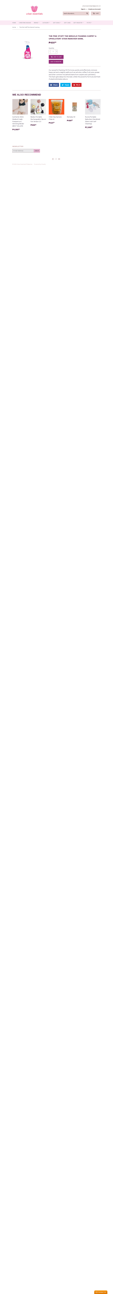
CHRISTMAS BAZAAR (25, 22)
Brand (36, 22)
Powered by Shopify (40, 164)
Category (45, 22)
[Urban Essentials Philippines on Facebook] (53, 159)
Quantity (51, 48)
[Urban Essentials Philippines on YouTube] (59, 159)
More (89, 23)
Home (14, 22)
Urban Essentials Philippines (24, 164)
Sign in (83, 9)
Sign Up (37, 150)
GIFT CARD (67, 22)
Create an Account (94, 9)
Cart (97, 13)
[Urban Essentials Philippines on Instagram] (56, 159)
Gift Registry (78, 22)
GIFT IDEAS (56, 22)
